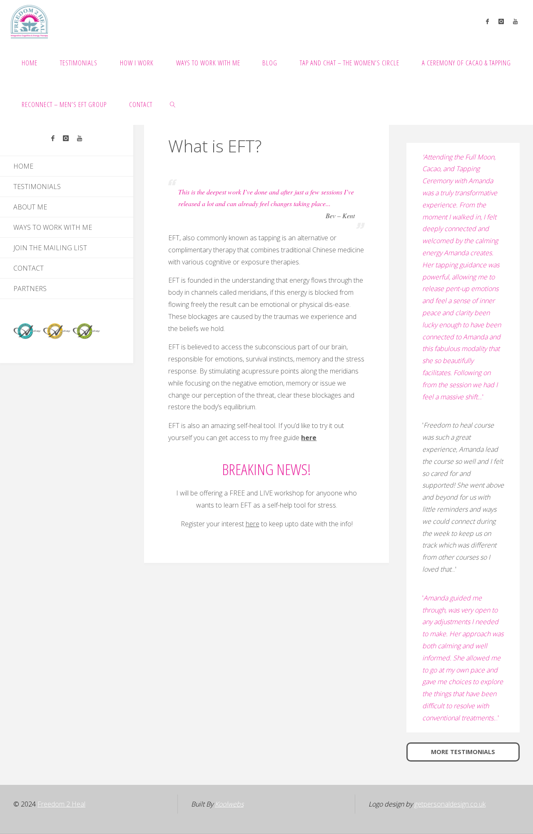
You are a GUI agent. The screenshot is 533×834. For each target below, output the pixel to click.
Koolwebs (229, 804)
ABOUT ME (30, 207)
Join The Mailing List (50, 247)
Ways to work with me (52, 227)
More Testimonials (463, 752)
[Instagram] (501, 21)
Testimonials (37, 186)
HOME (23, 166)
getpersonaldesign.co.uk (450, 804)
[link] (173, 104)
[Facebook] (487, 21)
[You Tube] (515, 21)
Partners (30, 288)
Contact (28, 268)
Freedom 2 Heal (61, 804)
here (308, 437)
